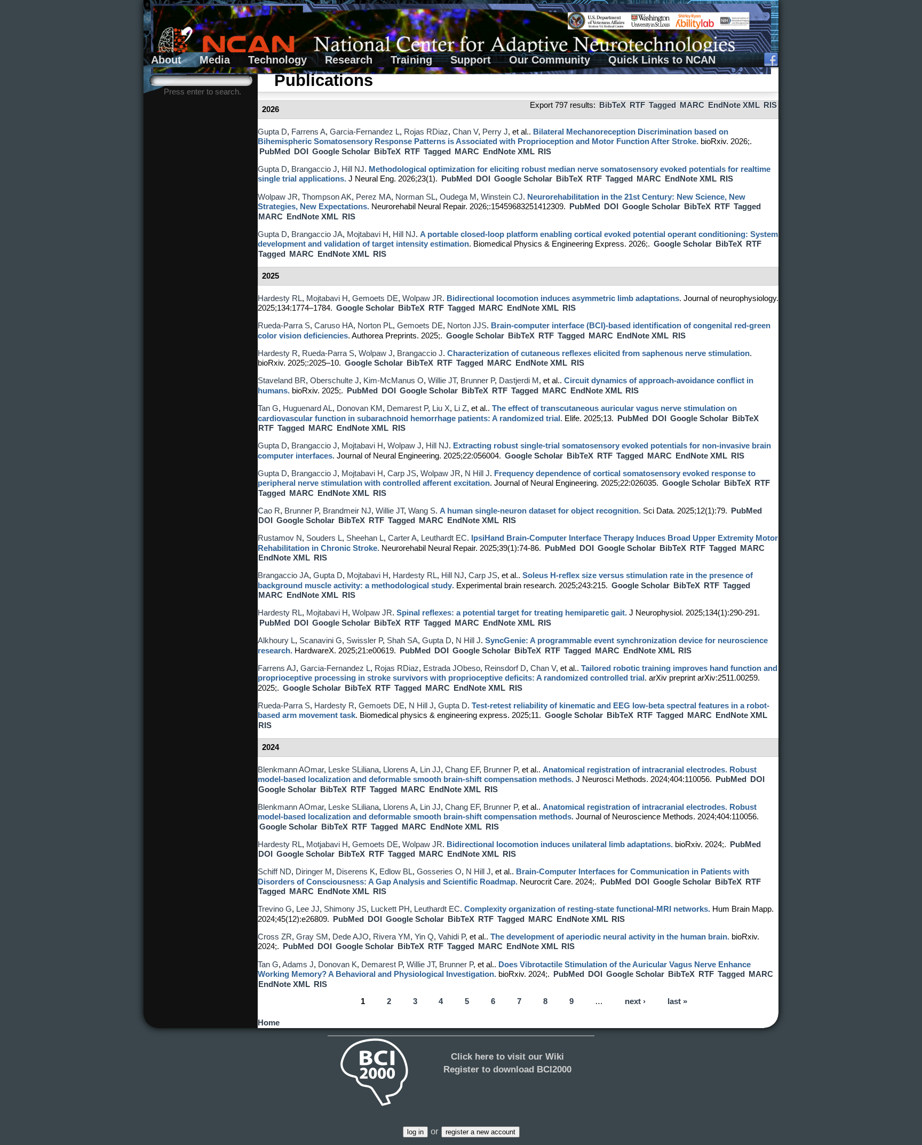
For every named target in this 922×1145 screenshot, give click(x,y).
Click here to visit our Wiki (507, 1056)
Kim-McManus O (393, 380)
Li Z (460, 408)
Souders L (324, 538)
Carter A (402, 538)
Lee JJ (308, 909)
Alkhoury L (276, 640)
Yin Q (424, 937)
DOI (301, 151)
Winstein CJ (502, 197)
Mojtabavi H (367, 234)
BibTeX (612, 105)
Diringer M (314, 871)
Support (470, 60)
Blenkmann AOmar (291, 769)
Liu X (441, 408)
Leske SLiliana (353, 769)
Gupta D (272, 132)
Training (411, 60)
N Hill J (477, 473)
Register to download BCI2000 (507, 1069)
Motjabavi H (327, 844)
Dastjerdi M (519, 380)
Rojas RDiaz (426, 132)
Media (215, 60)
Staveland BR (282, 380)
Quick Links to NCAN (662, 60)
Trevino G (275, 909)
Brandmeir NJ (347, 511)
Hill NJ (352, 169)
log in (415, 1132)
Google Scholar (341, 151)
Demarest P (407, 408)
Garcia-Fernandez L (365, 132)
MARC (692, 105)
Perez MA (373, 197)
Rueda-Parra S (284, 325)
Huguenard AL (307, 408)
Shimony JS (345, 909)
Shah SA (402, 640)
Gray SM (312, 937)
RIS (770, 105)
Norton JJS (467, 325)
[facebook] (771, 59)
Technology (277, 60)
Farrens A (308, 132)
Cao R (269, 511)
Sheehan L (365, 538)
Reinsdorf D (505, 668)
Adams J (298, 964)
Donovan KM (360, 408)
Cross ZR (275, 937)
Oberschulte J (334, 380)
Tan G (268, 408)
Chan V (465, 132)
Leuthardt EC (444, 538)
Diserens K (355, 871)
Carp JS (401, 473)
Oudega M (458, 197)
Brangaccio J (314, 169)
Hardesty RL (280, 298)
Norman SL (415, 197)
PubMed (274, 151)
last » (677, 1002)
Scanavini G (320, 640)
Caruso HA (333, 325)
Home (269, 1022)
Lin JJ (430, 769)
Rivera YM (391, 937)
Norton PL (375, 325)
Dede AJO (350, 937)
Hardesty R (278, 353)
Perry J (495, 132)
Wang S (421, 511)
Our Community (549, 60)
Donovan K (337, 964)
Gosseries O (439, 871)
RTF (637, 105)
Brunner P (477, 380)
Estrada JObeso (451, 668)
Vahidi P (451, 937)
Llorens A (399, 769)
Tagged (662, 105)
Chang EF (462, 769)
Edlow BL (395, 871)
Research (348, 60)
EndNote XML (734, 105)
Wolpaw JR (278, 197)
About (166, 60)
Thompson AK (327, 197)
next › (635, 1002)
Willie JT (442, 380)
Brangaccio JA (317, 234)
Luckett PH (390, 909)
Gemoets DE (375, 298)
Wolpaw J (376, 353)
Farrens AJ (277, 668)
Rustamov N (280, 538)
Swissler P (364, 640)
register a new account (480, 1132)
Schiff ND (274, 871)
